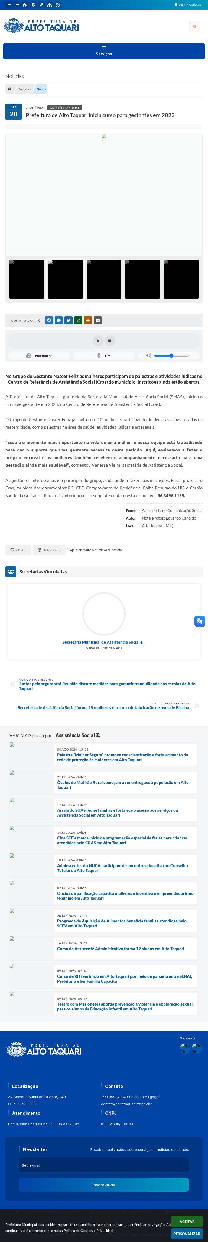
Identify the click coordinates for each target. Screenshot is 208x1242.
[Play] (98, 340)
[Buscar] (194, 26)
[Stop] (110, 340)
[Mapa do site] (49, 4)
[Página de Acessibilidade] (57, 4)
